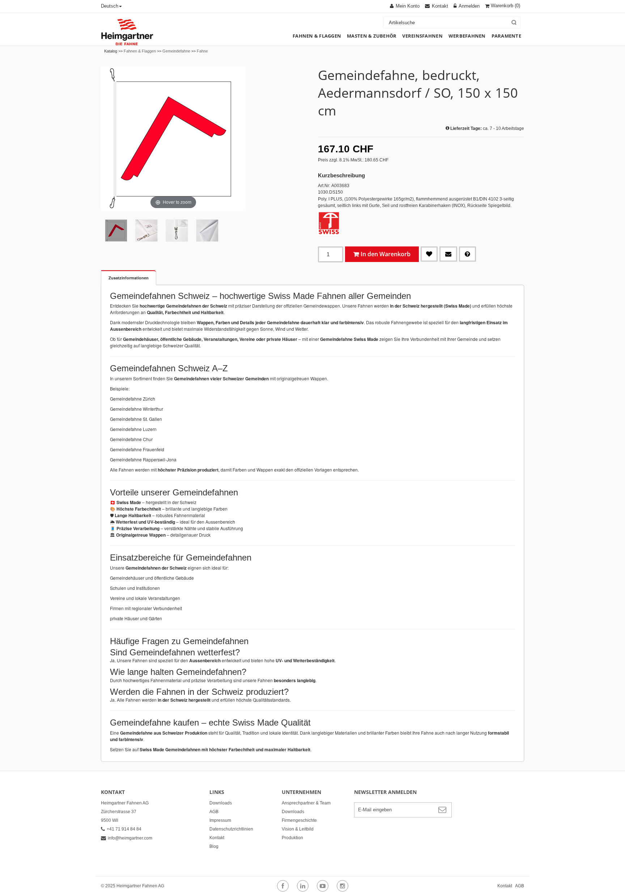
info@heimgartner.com (130, 838)
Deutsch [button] (109, 6)
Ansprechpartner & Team (306, 803)
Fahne (202, 51)
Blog (213, 846)
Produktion (292, 837)
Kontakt (216, 837)
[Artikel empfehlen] (448, 254)
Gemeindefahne (176, 51)
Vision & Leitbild (298, 829)
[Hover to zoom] (173, 138)
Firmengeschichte (299, 820)
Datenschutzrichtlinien (231, 829)
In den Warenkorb (386, 254)
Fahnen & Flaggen (140, 51)
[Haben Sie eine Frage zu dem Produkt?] (467, 254)
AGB (213, 811)
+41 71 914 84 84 (124, 829)
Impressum (220, 820)
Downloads (220, 803)
